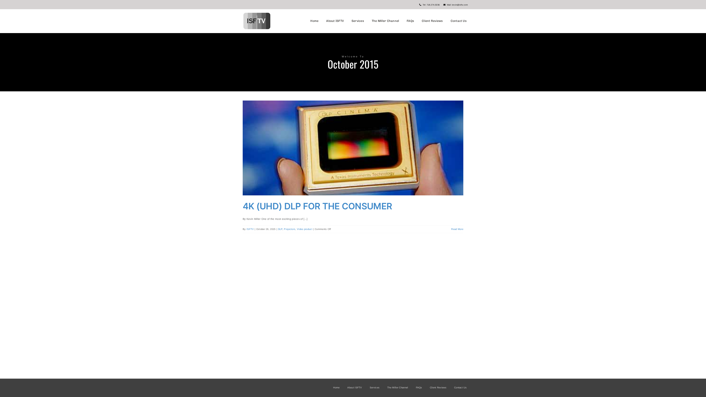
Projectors (289, 229)
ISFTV (250, 229)
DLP (280, 229)
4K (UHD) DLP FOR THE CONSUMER (317, 206)
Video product (304, 229)
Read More (457, 229)
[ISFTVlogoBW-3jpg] (257, 13)
